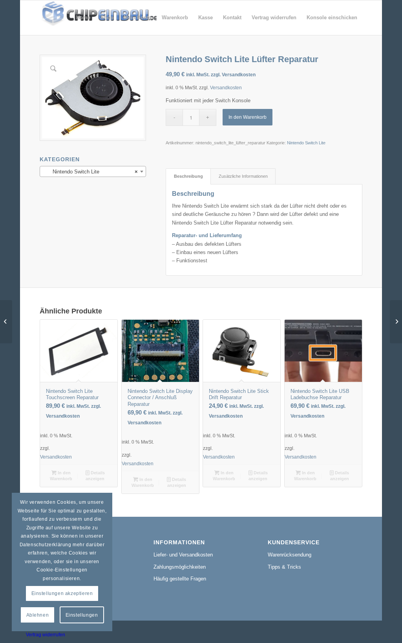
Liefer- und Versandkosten (183, 555)
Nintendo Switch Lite (306, 142)
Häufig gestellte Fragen (179, 579)
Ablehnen (37, 615)
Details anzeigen (95, 475)
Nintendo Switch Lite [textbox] (90, 172)
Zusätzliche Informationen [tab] (243, 176)
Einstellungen (82, 615)
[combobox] (93, 171)
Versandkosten (226, 87)
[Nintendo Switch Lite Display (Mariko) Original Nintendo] (396, 321)
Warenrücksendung (289, 555)
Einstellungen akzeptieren (62, 593)
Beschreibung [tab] (188, 176)
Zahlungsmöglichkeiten (179, 567)
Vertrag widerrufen (45, 634)
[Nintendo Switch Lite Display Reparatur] (6, 321)
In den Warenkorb (247, 117)
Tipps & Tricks (284, 567)
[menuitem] (83, 17)
